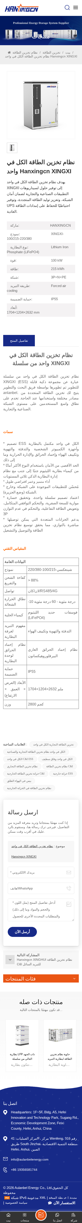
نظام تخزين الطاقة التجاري (22, 766)
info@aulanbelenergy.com (30, 1159)
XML (43, 1197)
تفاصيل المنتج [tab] (19, 340)
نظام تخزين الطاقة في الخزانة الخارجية (29, 788)
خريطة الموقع (58, 1197)
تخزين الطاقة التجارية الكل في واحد (53, 744)
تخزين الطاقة (51, 52)
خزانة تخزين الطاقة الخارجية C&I (25, 773)
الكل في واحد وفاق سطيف (57, 759)
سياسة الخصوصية (16, 1202)
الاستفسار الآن (64, 1203)
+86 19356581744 (24, 1169)
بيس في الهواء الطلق (19, 780)
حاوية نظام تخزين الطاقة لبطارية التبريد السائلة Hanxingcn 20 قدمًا (60, 1057)
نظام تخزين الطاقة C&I (59, 766)
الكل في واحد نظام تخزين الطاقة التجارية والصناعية (36, 751)
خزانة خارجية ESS (63, 773)
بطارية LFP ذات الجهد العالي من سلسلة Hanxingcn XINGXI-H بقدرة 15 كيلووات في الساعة (22, 1057)
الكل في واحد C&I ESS (20, 759)
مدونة (73, 1197)
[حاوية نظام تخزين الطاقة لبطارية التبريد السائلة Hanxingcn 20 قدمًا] (60, 1036)
